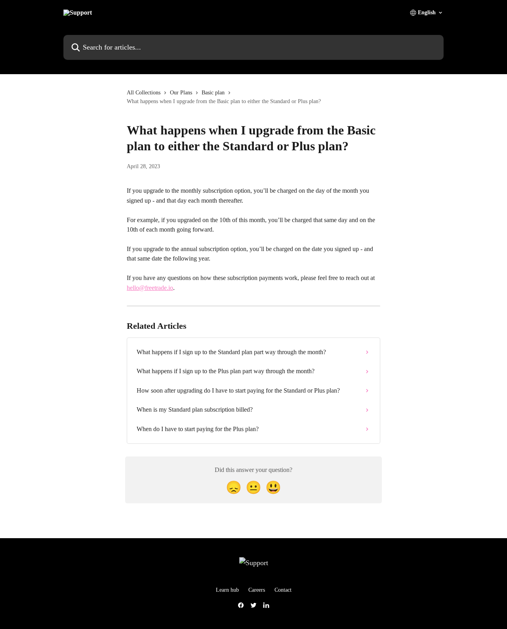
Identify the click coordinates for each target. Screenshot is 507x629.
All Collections (143, 93)
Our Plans (181, 93)
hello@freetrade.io (150, 287)
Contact (283, 590)
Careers (256, 590)
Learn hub (227, 590)
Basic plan (213, 93)
